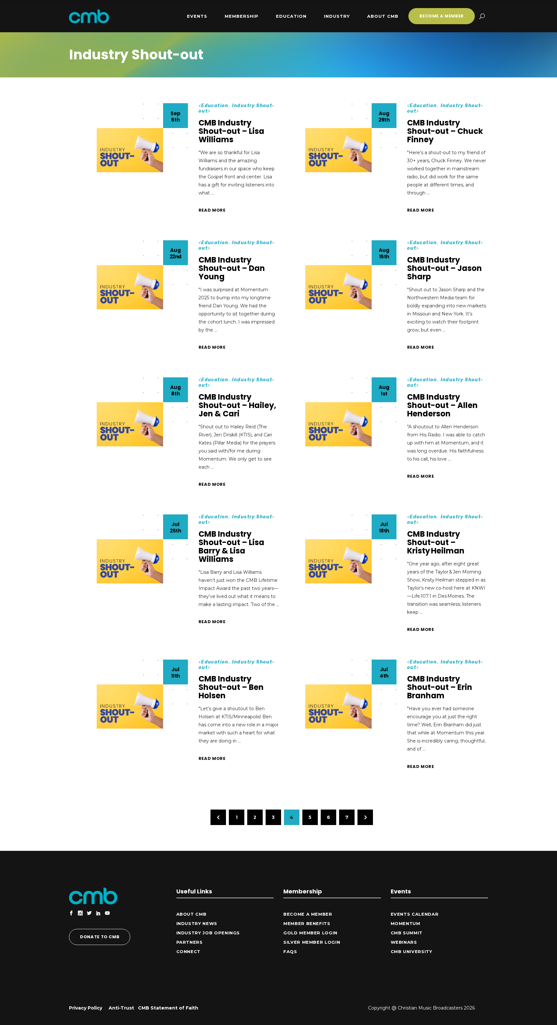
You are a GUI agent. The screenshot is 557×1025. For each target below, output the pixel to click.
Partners (189, 942)
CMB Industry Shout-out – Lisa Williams (231, 131)
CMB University (411, 951)
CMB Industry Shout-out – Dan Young (232, 268)
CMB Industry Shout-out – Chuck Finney (445, 131)
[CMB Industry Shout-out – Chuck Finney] (338, 150)
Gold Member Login (310, 932)
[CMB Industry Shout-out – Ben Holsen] (130, 706)
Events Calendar (415, 914)
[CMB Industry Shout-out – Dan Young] (130, 287)
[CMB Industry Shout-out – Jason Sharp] (338, 287)
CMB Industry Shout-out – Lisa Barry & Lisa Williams (231, 546)
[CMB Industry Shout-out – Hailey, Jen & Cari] (130, 424)
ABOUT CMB (191, 914)
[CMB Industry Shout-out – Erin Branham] (338, 706)
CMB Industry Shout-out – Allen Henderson (442, 405)
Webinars (404, 942)
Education (215, 105)
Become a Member (307, 914)
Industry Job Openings (208, 932)
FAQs (290, 951)
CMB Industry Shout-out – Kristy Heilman (435, 542)
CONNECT (188, 951)
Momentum (405, 923)
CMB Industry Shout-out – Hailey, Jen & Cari (237, 405)
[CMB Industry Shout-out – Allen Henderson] (338, 424)
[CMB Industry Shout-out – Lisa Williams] (130, 150)
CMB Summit (407, 932)
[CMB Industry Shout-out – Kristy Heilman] (338, 561)
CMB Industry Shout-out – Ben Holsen (231, 687)
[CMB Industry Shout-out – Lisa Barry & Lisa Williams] (130, 561)
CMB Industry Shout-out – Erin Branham (439, 687)
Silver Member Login (311, 942)
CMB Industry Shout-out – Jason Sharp (444, 268)
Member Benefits (306, 923)
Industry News (196, 923)
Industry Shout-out (237, 108)
